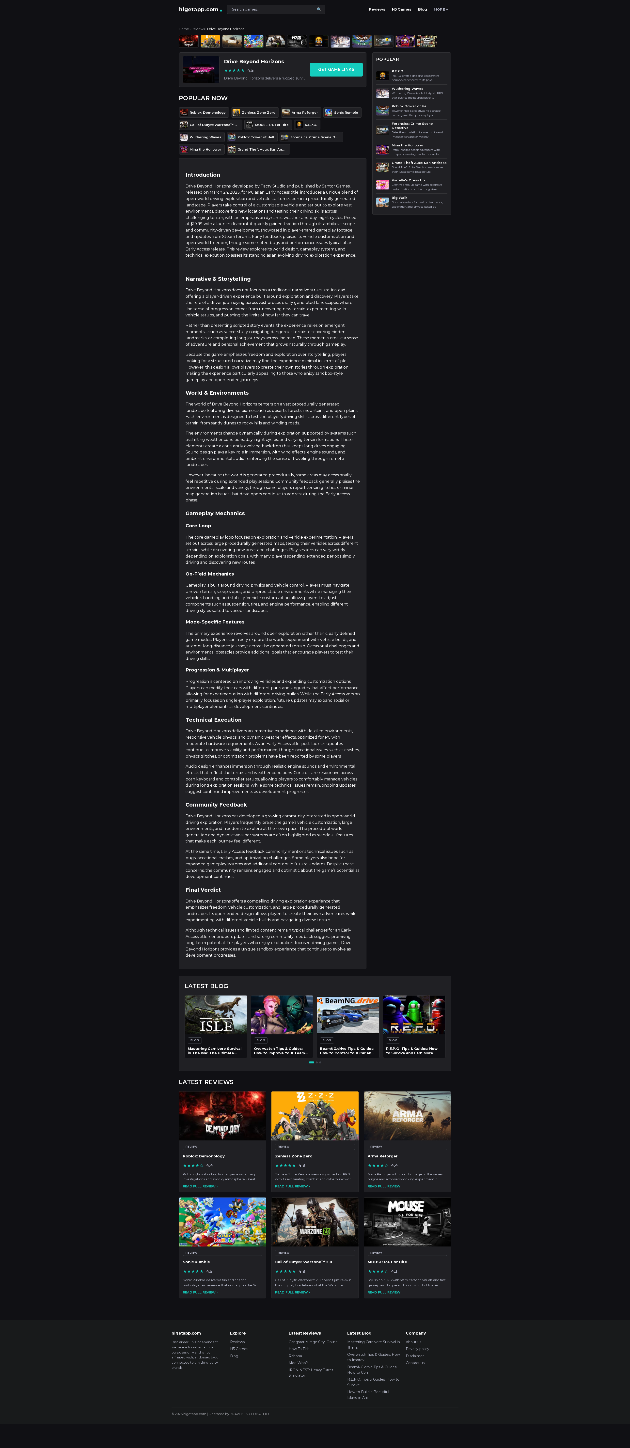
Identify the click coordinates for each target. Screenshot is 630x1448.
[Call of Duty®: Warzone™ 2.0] (275, 41)
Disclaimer (415, 1356)
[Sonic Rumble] (254, 41)
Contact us (415, 1363)
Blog (422, 9)
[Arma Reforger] (232, 41)
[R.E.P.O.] (319, 41)
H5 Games (401, 9)
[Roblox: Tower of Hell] (362, 41)
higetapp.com (199, 9)
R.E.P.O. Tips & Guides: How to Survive (373, 1382)
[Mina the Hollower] (405, 41)
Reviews (377, 9)
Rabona (295, 1356)
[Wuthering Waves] (340, 41)
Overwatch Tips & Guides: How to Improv (373, 1357)
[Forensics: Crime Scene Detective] (384, 41)
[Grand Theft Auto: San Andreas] (427, 41)
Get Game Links (336, 69)
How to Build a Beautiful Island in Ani (368, 1395)
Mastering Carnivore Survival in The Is (373, 1345)
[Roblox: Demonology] (189, 41)
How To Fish (299, 1349)
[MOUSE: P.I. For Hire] (297, 41)
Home (184, 29)
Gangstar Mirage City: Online (313, 1342)
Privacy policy (417, 1349)
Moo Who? (298, 1363)
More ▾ (441, 9)
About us (413, 1342)
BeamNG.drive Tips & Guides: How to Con (372, 1370)
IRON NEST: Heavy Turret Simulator (311, 1373)
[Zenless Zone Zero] (210, 41)
